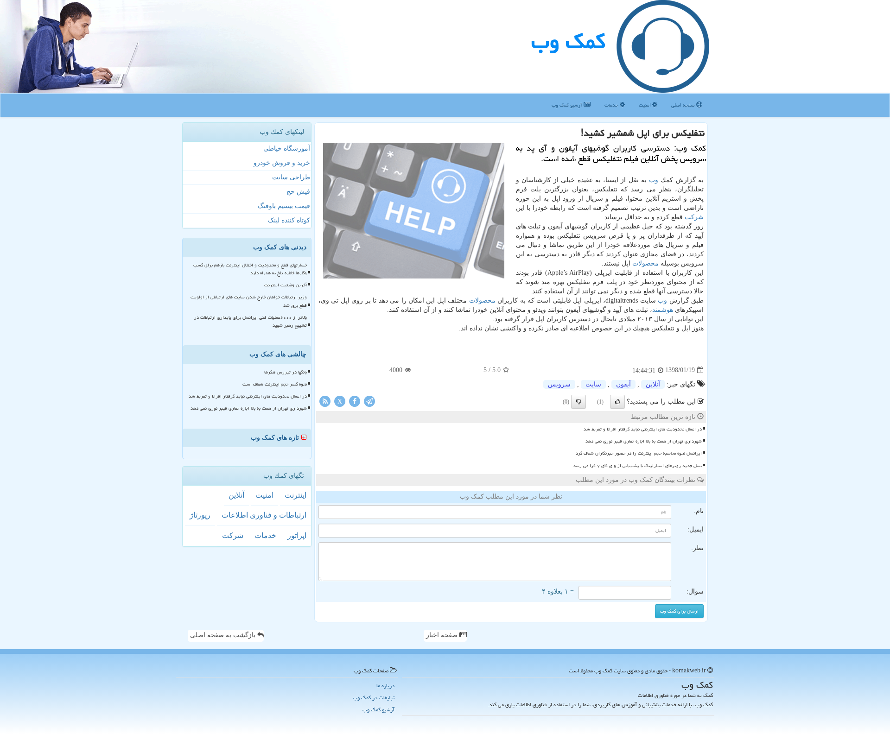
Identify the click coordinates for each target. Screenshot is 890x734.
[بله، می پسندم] (617, 402)
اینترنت (295, 495)
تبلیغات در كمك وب (373, 697)
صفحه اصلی (683, 105)
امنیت (645, 105)
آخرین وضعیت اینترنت (285, 285)
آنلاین (653, 384)
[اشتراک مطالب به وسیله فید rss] (324, 400)
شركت (694, 217)
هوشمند (662, 309)
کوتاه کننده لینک (289, 220)
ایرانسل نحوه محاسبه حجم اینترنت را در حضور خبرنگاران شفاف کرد (639, 453)
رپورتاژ (200, 515)
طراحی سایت (291, 177)
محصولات (645, 263)
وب (653, 180)
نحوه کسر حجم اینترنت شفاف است (274, 384)
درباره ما (385, 685)
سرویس (559, 384)
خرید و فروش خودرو (282, 162)
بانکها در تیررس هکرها (285, 372)
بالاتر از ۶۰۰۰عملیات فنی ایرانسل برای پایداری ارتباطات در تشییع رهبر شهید (250, 321)
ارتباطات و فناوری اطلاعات (264, 515)
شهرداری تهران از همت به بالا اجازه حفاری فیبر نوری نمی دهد (643, 441)
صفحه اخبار (442, 635)
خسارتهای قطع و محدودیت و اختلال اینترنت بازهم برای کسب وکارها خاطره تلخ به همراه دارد (250, 269)
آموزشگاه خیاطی (286, 148)
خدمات (612, 105)
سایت (593, 384)
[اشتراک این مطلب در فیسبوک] (354, 400)
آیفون (623, 384)
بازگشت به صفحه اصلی (223, 635)
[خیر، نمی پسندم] (578, 402)
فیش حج (298, 191)
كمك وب (568, 41)
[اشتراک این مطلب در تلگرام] (369, 400)
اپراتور (296, 535)
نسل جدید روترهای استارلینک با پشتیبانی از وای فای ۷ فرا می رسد (637, 465)
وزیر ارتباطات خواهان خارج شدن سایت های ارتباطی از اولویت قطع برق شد (249, 301)
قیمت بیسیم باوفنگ (284, 205)
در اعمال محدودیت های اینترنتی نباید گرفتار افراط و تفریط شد (643, 429)
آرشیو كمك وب (568, 105)
